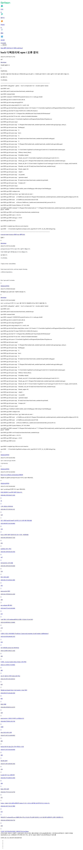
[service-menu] (1, 45)
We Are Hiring (25, 831)
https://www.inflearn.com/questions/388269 (12, 474)
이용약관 (18, 831)
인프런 (3, 831)
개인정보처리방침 (10, 831)
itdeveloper (3, 62)
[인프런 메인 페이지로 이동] (41, 3)
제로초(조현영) (5, 286)
